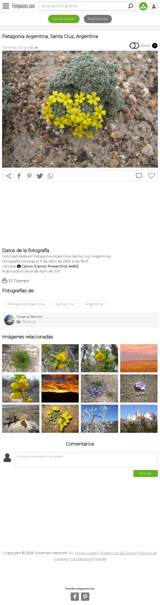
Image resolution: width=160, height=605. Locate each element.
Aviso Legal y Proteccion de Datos (106, 553)
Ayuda (101, 559)
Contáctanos (81, 559)
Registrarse (98, 19)
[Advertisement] (80, 214)
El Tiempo (15, 280)
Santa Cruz (65, 304)
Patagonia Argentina (26, 304)
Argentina (94, 304)
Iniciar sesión (63, 19)
